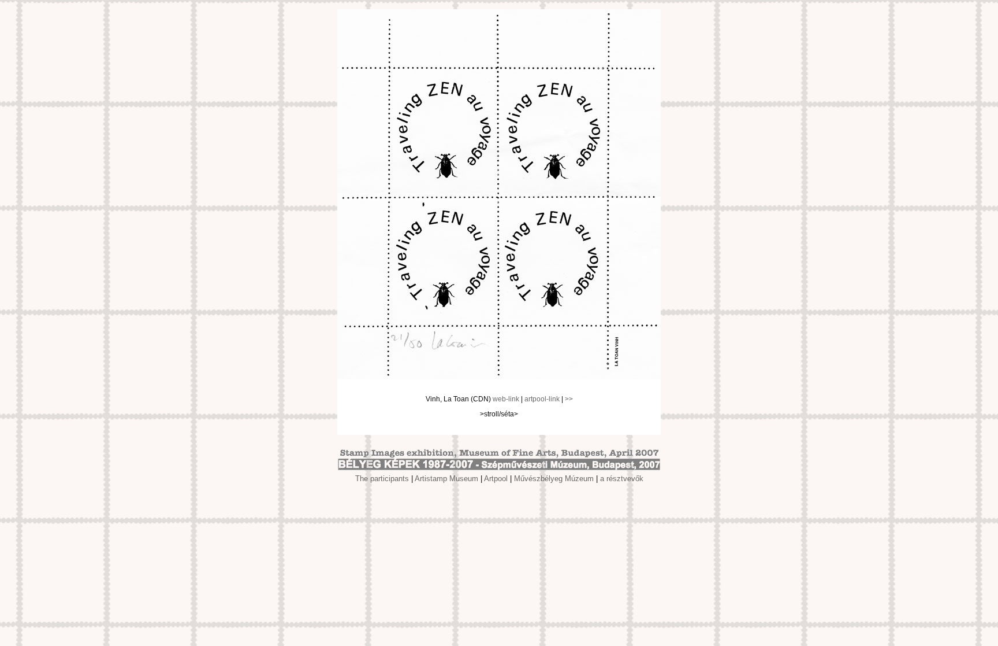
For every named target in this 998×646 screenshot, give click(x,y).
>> (569, 399)
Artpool (496, 478)
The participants (382, 478)
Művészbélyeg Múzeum (554, 478)
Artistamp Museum (446, 478)
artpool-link (542, 399)
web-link (506, 399)
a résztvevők (621, 478)
